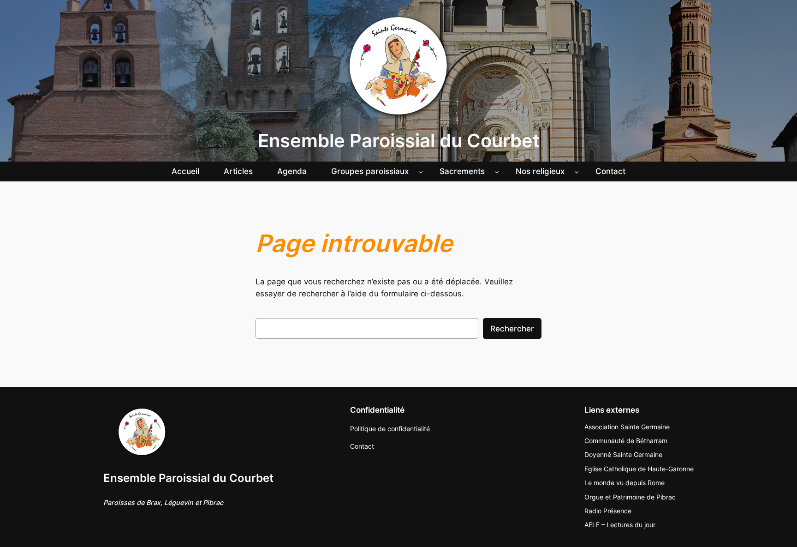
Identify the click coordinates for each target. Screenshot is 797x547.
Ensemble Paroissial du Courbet (399, 140)
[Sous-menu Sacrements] (496, 171)
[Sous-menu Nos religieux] (576, 171)
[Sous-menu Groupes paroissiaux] (420, 171)
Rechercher (512, 328)
